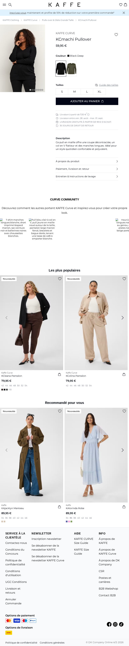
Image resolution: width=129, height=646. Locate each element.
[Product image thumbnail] (30, 90)
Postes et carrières (105, 580)
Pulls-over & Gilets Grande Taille (58, 20)
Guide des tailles (108, 85)
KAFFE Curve (30, 20)
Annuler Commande (13, 601)
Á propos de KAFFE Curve (107, 551)
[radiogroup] (87, 92)
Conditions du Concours (14, 551)
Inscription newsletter (46, 538)
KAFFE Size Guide (81, 551)
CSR (101, 571)
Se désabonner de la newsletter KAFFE (45, 547)
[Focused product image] (22, 58)
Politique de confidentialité (15, 562)
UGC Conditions (16, 582)
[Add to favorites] (116, 34)
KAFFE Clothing (11, 20)
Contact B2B (107, 595)
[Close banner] (123, 12)
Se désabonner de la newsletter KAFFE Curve (48, 558)
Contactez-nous (16, 543)
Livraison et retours (12, 590)
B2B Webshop (108, 588)
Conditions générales (52, 642)
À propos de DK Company (109, 562)
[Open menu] (4, 4)
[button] (87, 161)
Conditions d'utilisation (13, 573)
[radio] (62, 92)
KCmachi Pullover (87, 20)
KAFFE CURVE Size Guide (83, 541)
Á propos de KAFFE (107, 541)
